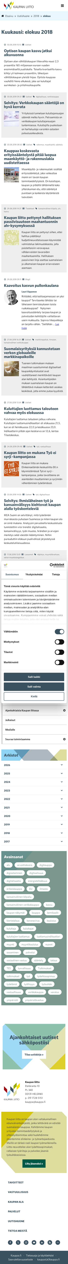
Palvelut (14, 1211)
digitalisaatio (14, 880)
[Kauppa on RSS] (50, 1242)
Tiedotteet (30, 208)
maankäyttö (50, 144)
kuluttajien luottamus (18, 936)
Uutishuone (16, 1221)
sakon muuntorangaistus (14, 557)
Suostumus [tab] (12, 574)
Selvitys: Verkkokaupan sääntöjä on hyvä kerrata (34, 104)
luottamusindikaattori (48, 936)
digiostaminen (14, 872)
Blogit (27, 279)
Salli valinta (34, 686)
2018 (7, 833)
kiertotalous (13, 920)
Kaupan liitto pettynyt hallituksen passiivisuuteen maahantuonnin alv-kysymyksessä (32, 221)
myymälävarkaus (52, 554)
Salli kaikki (34, 676)
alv (59, 208)
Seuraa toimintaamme (17, 739)
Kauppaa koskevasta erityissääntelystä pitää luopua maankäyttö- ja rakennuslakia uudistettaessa (30, 156)
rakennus (40, 144)
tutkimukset (13, 976)
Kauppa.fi (16, 1255)
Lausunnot (29, 554)
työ (38, 446)
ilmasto (44, 888)
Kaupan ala (16, 1201)
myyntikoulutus (29, 944)
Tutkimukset (44, 968)
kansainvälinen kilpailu (47, 208)
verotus (55, 992)
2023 (7, 790)
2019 (7, 824)
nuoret (48, 944)
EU (30, 888)
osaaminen (12, 952)
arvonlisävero (24, 864)
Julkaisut (10, 719)
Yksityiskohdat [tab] (34, 574)
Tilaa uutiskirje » (34, 1054)
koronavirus (33, 920)
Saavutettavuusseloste (20, 1259)
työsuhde (47, 984)
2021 (7, 807)
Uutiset (28, 44)
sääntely (59, 144)
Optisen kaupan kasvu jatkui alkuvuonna (28, 52)
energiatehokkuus (37, 880)
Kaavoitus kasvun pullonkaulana (31, 285)
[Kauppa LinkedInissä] (42, 1242)
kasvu (6, 211)
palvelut (30, 952)
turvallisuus (24, 968)
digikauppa (45, 864)
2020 (7, 815)
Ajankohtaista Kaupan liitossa (22, 710)
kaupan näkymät (16, 912)
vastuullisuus (45, 446)
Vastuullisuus (18, 1192)
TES (9, 968)
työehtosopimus (46, 976)
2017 (7, 841)
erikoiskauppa (14, 888)
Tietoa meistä (17, 1230)
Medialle (10, 729)
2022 (7, 798)
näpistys (40, 554)
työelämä (12, 984)
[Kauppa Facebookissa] (10, 1242)
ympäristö (12, 1000)
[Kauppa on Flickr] (57, 1242)
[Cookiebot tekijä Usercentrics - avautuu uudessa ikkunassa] (49, 565)
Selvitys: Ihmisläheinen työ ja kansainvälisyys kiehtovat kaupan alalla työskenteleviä (32, 504)
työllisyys (29, 984)
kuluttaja (11, 928)
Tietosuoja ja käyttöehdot (40, 1255)
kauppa (36, 912)
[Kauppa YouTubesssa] (34, 1242)
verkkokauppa (53, 96)
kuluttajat (28, 928)
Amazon (52, 339)
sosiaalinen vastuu (17, 960)
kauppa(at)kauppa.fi (48, 1259)
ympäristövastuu (34, 1000)
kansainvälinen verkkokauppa (16, 342)
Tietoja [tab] (56, 574)
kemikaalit (52, 912)
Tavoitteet (16, 1182)
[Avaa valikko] (62, 5)
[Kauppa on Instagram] (26, 1242)
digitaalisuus (41, 96)
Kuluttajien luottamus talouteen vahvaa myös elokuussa (31, 410)
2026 (7, 764)
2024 (7, 781)
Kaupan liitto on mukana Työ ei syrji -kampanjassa (30, 454)
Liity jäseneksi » (34, 1163)
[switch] (59, 641)
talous (54, 960)
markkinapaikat (41, 339)
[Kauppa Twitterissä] (18, 1242)
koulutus (51, 920)
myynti (10, 944)
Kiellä (34, 696)
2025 (7, 773)
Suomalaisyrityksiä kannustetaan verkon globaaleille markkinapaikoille (32, 352)
